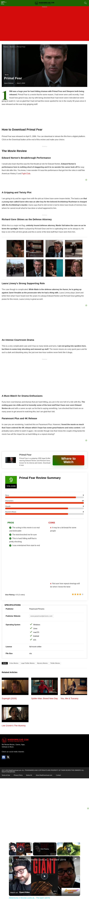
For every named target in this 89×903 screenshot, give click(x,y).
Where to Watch (68, 460)
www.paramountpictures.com (41, 616)
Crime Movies (13, 663)
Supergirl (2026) (9, 698)
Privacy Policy (18, 775)
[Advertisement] (44, 25)
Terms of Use (6, 775)
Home (5, 47)
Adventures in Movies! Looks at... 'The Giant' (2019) (41, 859)
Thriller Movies (55, 663)
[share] (75, 858)
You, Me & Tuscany (69, 698)
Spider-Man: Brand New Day (44, 698)
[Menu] (3, 3)
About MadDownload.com (44, 775)
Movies (12, 47)
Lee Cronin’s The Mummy (14, 725)
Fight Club (26, 173)
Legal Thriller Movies (28, 663)
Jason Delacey (8, 83)
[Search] (85, 3)
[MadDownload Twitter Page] (8, 757)
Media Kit (29, 775)
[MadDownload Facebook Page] (3, 757)
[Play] (69, 849)
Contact (58, 775)
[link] (12, 860)
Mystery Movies (42, 663)
